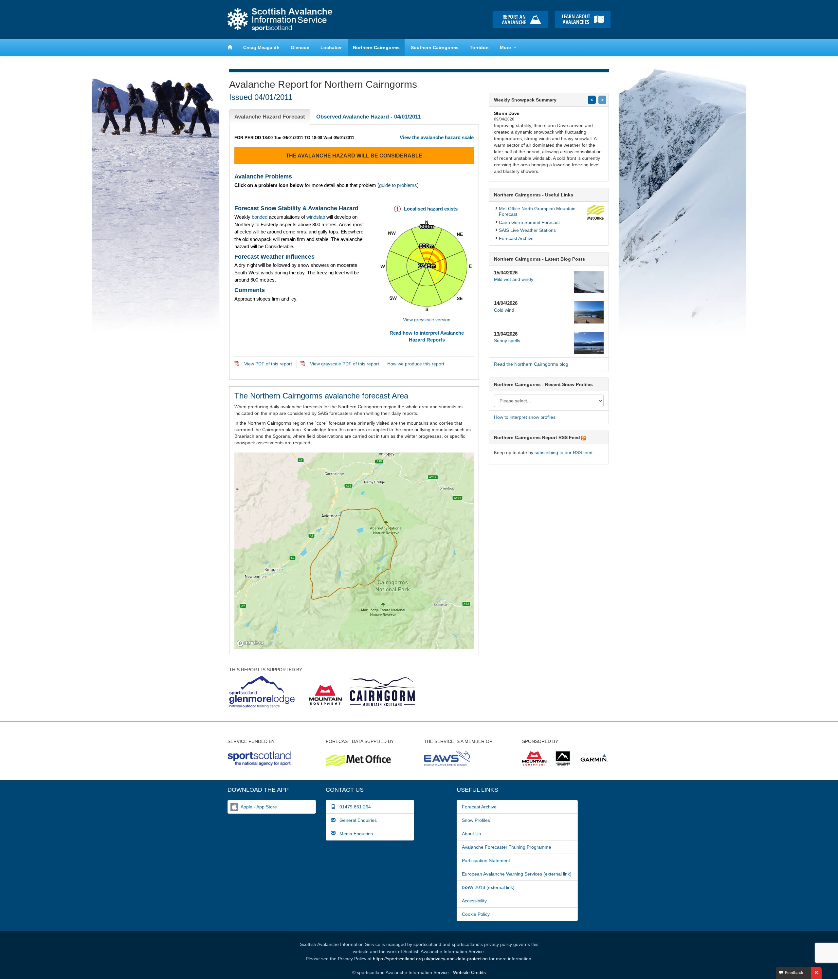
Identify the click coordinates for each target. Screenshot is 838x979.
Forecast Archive (516, 238)
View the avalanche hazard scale (437, 137)
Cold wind (504, 310)
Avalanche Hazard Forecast (269, 117)
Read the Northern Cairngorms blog (531, 364)
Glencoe (300, 47)
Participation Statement (486, 860)
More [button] (505, 47)
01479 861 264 (353, 806)
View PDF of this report (268, 363)
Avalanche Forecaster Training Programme (506, 847)
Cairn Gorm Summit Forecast (529, 222)
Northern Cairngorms (376, 47)
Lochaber (331, 47)
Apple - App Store (259, 806)
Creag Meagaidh (261, 47)
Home (280, 19)
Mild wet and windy (513, 279)
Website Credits (469, 972)
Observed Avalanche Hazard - (368, 117)
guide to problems (398, 185)
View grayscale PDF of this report (344, 363)
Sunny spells (507, 340)
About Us (471, 833)
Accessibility (474, 900)
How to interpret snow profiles (525, 417)
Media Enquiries (354, 833)
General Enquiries (356, 820)
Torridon (479, 47)
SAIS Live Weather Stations (527, 230)
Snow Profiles (476, 820)
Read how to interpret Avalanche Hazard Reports (427, 336)
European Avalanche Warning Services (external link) (517, 874)
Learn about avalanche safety (582, 19)
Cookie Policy (476, 914)
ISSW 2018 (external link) (488, 887)
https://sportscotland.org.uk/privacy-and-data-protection (430, 958)
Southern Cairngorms (435, 47)
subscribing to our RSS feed (563, 452)
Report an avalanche (520, 19)
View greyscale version (426, 319)
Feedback (793, 972)
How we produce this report (415, 363)
